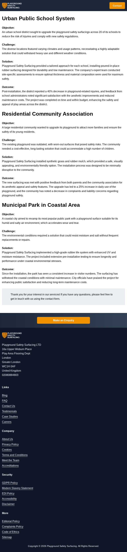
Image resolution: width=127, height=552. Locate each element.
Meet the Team (10, 460)
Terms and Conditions (15, 455)
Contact (117, 5)
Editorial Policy (11, 521)
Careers (6, 421)
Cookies (7, 449)
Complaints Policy (12, 526)
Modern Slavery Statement (17, 488)
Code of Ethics (10, 531)
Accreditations (10, 465)
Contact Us (8, 406)
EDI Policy (8, 493)
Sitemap (7, 537)
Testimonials (9, 411)
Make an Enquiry (63, 320)
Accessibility (9, 498)
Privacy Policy (10, 444)
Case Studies (10, 416)
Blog (4, 395)
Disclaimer (8, 504)
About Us (7, 439)
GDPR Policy (10, 482)
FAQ (4, 400)
